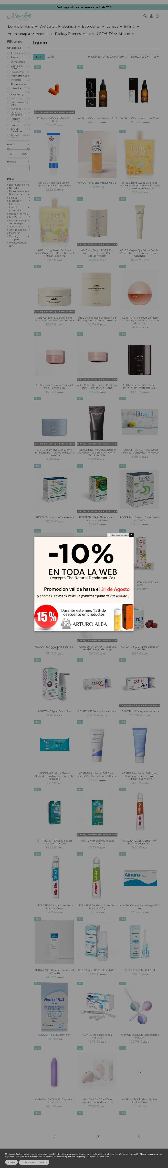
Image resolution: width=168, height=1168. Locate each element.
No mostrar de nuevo (120, 535)
